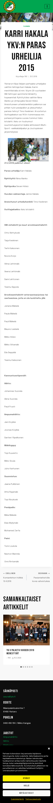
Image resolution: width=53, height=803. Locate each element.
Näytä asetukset (26, 793)
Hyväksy (26, 778)
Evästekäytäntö (17, 799)
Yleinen (26, 26)
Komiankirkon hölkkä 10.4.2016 (13, 577)
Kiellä (26, 785)
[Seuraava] (45, 639)
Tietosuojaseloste (33, 799)
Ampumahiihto (10, 737)
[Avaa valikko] (47, 6)
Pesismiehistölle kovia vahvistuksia (41, 577)
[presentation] (26, 630)
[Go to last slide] (7, 639)
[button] (49, 748)
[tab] (21, 667)
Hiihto (6, 741)
